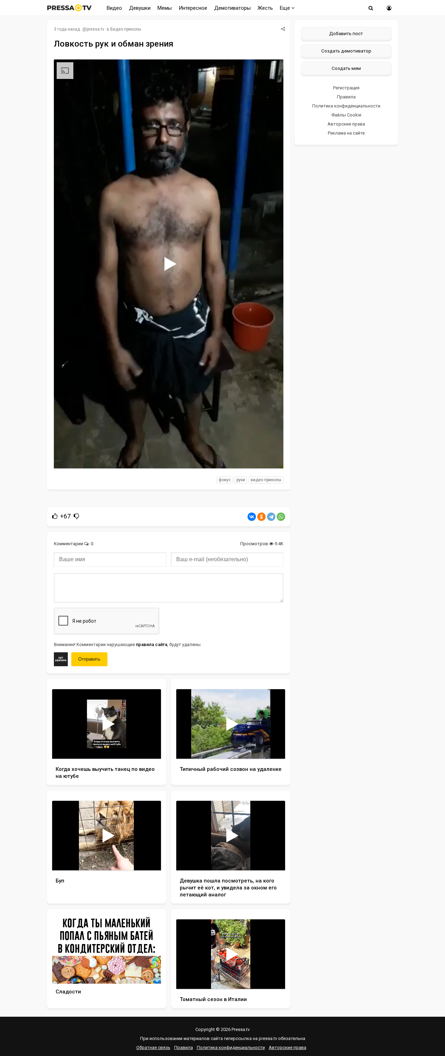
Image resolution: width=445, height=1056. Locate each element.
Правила (346, 96)
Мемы (164, 8)
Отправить (89, 659)
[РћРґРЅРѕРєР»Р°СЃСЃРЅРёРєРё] (261, 517)
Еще (285, 8)
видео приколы (266, 479)
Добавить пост (346, 33)
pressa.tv (95, 29)
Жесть (265, 8)
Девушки (140, 8)
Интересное (193, 8)
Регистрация (346, 87)
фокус (225, 479)
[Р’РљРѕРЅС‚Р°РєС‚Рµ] (252, 517)
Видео (114, 8)
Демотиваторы (232, 8)
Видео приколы (125, 29)
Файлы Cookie (346, 115)
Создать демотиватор (346, 51)
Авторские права (346, 124)
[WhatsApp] (281, 517)
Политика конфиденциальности (346, 105)
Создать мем (346, 68)
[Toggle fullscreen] (270, 456)
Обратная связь (153, 1047)
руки (240, 479)
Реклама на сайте (346, 133)
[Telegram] (271, 517)
